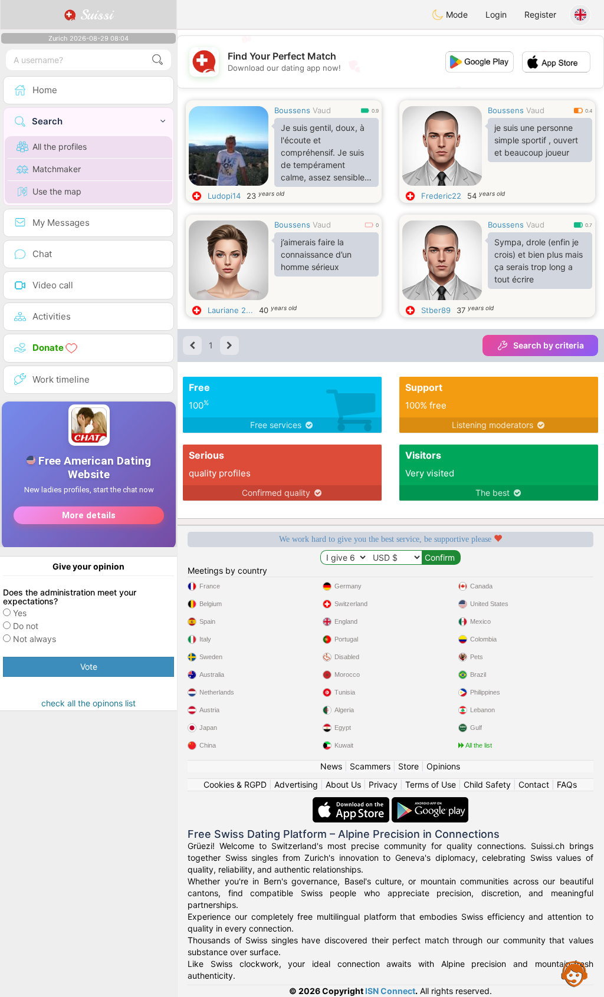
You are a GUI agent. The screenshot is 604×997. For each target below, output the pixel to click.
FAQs (567, 784)
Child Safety (487, 784)
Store (408, 766)
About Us (343, 784)
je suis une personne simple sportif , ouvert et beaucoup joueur (536, 140)
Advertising (296, 784)
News (331, 766)
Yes (20, 613)
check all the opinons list (88, 703)
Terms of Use (430, 784)
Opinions (443, 766)
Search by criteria (548, 345)
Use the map (56, 191)
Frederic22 (441, 195)
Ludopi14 (224, 195)
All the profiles (59, 147)
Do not (25, 626)
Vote (88, 667)
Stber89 (436, 310)
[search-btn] (157, 60)
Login (496, 14)
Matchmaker (56, 169)
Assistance (574, 973)
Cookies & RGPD (235, 784)
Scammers (370, 766)
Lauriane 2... (230, 310)
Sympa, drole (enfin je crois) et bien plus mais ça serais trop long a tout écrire (538, 260)
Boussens (292, 110)
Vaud (322, 110)
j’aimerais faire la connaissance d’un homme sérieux (316, 254)
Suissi (94, 15)
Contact (533, 784)
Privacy (383, 784)
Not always (34, 639)
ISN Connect (390, 991)
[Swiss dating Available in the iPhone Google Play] (430, 803)
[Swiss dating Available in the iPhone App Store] (352, 803)
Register (540, 14)
